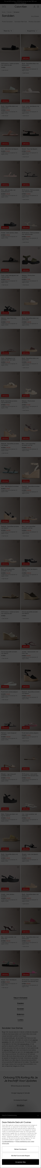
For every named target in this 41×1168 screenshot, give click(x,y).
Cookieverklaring (7, 1141)
